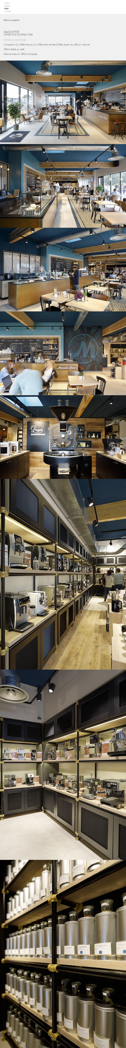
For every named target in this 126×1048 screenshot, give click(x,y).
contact (7, 11)
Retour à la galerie (11, 20)
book (6, 8)
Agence (7, 5)
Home (6, 2)
